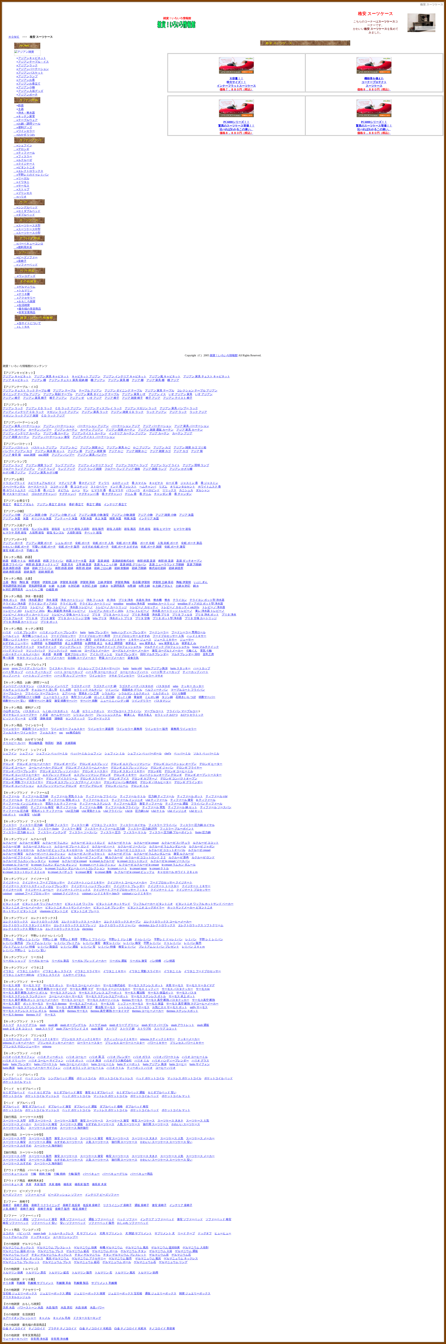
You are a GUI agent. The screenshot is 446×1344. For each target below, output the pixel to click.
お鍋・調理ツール (29, 123)
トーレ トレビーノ (137, 610)
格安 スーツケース (143, 1120)
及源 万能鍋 (194, 564)
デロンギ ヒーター (210, 763)
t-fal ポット (9, 814)
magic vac (76, 650)
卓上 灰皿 (101, 518)
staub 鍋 (52, 1025)
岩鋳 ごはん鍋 (103, 568)
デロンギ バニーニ (116, 785)
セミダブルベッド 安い (162, 1092)
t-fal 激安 (24, 814)
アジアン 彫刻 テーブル (57, 394)
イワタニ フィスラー (104, 825)
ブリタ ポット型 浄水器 (167, 618)
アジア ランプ (46, 468)
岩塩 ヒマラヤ (162, 528)
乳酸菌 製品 (81, 1283)
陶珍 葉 (24, 582)
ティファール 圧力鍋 (35, 796)
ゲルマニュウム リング (173, 1262)
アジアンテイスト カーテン (89, 433)
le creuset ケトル (159, 868)
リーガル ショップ (14, 960)
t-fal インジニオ (177, 810)
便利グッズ (25, 127)
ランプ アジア (66, 468)
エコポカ (8, 1233)
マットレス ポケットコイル (184, 1078)
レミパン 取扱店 (48, 946)
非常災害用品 (27, 312)
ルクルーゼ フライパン (17, 857)
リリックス (169, 490)
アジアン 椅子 (11, 397)
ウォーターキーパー (15, 1338)
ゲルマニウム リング (16, 1254)
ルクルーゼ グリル (119, 853)
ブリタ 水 (32, 618)
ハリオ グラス (200, 1060)
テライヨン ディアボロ (43, 603)
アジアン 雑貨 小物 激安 (94, 514)
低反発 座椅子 (91, 1205)
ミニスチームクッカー (17, 1039)
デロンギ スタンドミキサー (128, 771)
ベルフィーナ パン (156, 689)
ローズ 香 (172, 482)
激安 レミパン (112, 943)
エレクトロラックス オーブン (122, 921)
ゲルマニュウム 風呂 (148, 1258)
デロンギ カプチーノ (144, 778)
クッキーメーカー (189, 1039)
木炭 (28, 1184)
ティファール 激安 (181, 799)
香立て (7, 504)
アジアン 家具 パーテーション (21, 426)
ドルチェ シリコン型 (16, 689)
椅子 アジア (153, 397)
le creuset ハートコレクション (98, 864)
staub (42, 1025)
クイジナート (26, 163)
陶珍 (14, 582)
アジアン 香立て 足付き (51, 504)
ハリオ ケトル (115, 1067)
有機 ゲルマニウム (111, 1247)
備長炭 (67, 1184)
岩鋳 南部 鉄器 (12, 571)
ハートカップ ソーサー (37, 675)
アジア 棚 (138, 380)
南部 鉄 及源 (166, 560)
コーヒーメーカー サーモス (66, 996)
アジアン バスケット (16, 447)
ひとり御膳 (179, 693)
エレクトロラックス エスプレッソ (75, 925)
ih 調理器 (37, 643)
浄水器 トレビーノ (81, 607)
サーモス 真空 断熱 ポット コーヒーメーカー (31, 999)
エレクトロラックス (30, 171)
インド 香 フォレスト (123, 486)
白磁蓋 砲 (52, 589)
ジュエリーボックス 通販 (55, 1293)
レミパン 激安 (91, 943)
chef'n (167, 753)
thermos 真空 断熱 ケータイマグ (110, 1010)
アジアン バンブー (63, 454)
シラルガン (109, 693)
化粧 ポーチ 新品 (191, 543)
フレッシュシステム (108, 714)
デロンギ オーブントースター (203, 774)
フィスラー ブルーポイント (177, 828)
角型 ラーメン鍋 (81, 697)
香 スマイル (139, 482)
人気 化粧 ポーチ (167, 543)
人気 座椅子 (10, 1208)
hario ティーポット (128, 1064)
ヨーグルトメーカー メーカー (130, 650)
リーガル (23, 178)
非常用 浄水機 (59, 1338)
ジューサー (187, 639)
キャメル (44, 1317)
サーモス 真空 (11, 1003)
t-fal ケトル (158, 810)
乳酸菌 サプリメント (41, 1283)
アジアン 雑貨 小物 (35, 514)
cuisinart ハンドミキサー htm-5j (100, 893)
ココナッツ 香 (59, 486)
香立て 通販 (93, 504)
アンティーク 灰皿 (65, 518)
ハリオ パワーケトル (166, 1056)
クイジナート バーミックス (73, 889)
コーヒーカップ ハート (134, 672)
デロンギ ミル (139, 785)
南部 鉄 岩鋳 (83, 568)
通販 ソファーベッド (101, 1219)
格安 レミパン (127, 946)
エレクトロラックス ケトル (62, 928)
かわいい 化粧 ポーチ (16, 546)
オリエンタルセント (182, 486)
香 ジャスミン (209, 482)
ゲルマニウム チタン (133, 1251)
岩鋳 (26, 568)
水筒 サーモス (174, 985)
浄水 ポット (10, 599)
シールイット (11, 635)
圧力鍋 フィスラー (56, 825)
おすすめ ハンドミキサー (109, 639)
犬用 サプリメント (110, 1233)
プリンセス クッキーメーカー (55, 1042)
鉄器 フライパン (53, 560)
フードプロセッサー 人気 (168, 635)
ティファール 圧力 (125, 803)
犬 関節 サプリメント (138, 1233)
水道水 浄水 (143, 599)
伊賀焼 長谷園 (68, 582)
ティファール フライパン (101, 796)
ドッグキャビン (40, 1237)
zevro (6, 668)
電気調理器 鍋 (37, 585)
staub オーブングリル (73, 1025)
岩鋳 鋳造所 (176, 568)
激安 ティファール (150, 803)
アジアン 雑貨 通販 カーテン (156, 429)
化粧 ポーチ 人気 (103, 543)
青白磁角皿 (36, 743)
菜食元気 (133, 657)
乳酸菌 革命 (63, 1283)
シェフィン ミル (115, 753)
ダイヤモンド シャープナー (20, 714)
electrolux (87, 928)
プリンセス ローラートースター (125, 1042)
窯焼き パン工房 (89, 693)
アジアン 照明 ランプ (196, 465)
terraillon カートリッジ (161, 603)
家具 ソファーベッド (73, 1219)
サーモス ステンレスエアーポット (107, 996)
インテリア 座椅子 (180, 1205)
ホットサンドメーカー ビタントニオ (190, 907)
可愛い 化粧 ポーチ (44, 546)
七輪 (33, 1173)
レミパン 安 (88, 946)
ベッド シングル (35, 1078)
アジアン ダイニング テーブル (123, 390)
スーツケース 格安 (45, 1124)
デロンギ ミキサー (125, 774)
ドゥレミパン (142, 939)
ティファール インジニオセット (23, 803)
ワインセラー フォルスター (68, 728)
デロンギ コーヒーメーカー (34, 763)
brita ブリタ (100, 618)
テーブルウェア (28, 120)
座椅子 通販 (21, 1205)
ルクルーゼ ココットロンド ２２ (145, 857)
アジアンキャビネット (32, 58)
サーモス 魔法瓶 (135, 992)
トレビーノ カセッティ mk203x (180, 607)
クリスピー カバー (14, 743)
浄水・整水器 (26, 112)
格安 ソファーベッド (16, 1222)
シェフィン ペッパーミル (52, 753)
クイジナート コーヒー (39, 889)
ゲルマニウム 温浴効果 (165, 1247)
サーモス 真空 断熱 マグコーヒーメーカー (192, 1003)
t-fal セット (196, 810)
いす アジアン (204, 394)
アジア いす (77, 397)
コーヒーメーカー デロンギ (46, 767)
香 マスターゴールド (16, 493)
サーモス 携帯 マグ (81, 989)
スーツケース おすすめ (43, 1127)
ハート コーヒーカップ (68, 672)
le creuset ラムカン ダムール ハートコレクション (75, 868)
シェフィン (26, 753)
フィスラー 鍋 (80, 825)
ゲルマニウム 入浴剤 (195, 1247)
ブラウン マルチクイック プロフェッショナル (112, 646)
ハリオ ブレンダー (25, 632)
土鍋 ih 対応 (183, 585)
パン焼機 (155, 960)
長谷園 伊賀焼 (141, 582)
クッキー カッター (192, 686)
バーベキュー (91, 1173)
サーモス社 (108, 1003)
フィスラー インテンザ (52, 832)
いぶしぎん (201, 582)
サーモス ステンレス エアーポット (100, 992)
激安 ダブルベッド (33, 1106)
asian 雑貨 (30, 454)
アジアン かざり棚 (180, 468)
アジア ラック (178, 411)
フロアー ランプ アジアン (19, 468)
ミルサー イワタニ (74, 974)
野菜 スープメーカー (112, 657)
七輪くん (191, 650)
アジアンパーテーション (32, 69)
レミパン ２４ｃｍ (193, 946)
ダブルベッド (26, 214)
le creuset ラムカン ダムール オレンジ (54, 864)
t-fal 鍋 (36, 814)
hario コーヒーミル (102, 1064)
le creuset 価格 (103, 872)
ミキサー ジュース (139, 639)
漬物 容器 (46, 718)
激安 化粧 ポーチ (13, 550)
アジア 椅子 (112, 397)
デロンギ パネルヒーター (155, 782)
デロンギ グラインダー (188, 782)
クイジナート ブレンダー (129, 886)
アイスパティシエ (101, 654)
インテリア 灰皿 (149, 518)
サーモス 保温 (154, 1003)
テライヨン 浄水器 (14, 603)
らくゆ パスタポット (55, 711)
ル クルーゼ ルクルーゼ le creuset (139, 864)
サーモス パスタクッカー (177, 989)
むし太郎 (65, 689)
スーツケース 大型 (14, 1120)
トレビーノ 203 (12, 610)
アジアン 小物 (11, 514)
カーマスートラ (37, 486)
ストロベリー (99, 486)
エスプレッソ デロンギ (57, 774)
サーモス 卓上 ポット (182, 996)
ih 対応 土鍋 (89, 585)
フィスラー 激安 (71, 828)
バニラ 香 (34, 490)
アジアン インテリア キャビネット (124, 376)
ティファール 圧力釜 (16, 810)
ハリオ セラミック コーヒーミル (83, 1067)
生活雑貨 (23, 305)
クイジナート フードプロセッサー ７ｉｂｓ (120, 889)
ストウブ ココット (165, 1028)
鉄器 (21, 105)
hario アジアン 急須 (155, 1064)
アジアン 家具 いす (134, 394)
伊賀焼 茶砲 (87, 582)
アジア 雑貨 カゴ (160, 451)
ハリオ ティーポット (50, 1056)
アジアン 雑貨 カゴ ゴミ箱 (190, 447)
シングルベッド (28, 207)
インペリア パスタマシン (18, 686)
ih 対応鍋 (73, 585)
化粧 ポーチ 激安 (174, 546)
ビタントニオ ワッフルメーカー (42, 903)
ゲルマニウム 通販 (186, 1251)
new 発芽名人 (147, 643)
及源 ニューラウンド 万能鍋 (166, 564)
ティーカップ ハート (195, 672)
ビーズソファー (28, 257)
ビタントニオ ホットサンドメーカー (68, 907)
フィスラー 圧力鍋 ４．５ (19, 828)
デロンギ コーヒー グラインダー (23, 778)
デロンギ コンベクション (18, 785)
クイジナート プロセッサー (193, 889)
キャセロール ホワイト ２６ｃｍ (177, 872)
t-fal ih (128, 810)
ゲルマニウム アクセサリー (89, 1258)
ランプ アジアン (65, 465)
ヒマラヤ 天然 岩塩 (14, 532)
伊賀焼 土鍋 (50, 582)
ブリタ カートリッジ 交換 (74, 618)
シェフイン (25, 145)
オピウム (63, 490)
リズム (163, 486)
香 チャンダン (183, 493)
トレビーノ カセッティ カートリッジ (26, 614)
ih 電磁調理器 (53, 643)
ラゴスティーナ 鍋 (104, 686)
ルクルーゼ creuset (199, 850)
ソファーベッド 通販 (16, 1219)
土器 (21, 109)
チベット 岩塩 (93, 532)
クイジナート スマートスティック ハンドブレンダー (35, 886)
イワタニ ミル (172, 971)
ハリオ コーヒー (76, 1056)
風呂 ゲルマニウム (57, 1258)
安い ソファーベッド (73, 1222)
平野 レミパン (152, 943)
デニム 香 (131, 493)
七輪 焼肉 (60, 1173)
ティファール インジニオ (127, 799)
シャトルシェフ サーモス (133, 1007)
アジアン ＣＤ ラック (39, 408)
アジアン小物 (25, 87)
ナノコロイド (37, 1328)
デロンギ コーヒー (14, 767)
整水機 (157, 599)
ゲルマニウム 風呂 (136, 1247)
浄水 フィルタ (95, 599)
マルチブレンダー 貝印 (185, 654)
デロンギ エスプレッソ (93, 763)
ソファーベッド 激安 (44, 1219)
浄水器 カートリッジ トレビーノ (172, 610)
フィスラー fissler (48, 828)
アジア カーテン (159, 433)
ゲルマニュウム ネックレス (181, 1258)
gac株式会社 (73, 732)
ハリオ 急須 (93, 1060)
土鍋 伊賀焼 (105, 582)
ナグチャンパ (67, 493)
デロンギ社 (155, 771)
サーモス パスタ (186, 992)
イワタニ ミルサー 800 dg (18, 974)
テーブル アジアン (90, 390)
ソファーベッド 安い (44, 1222)
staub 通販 (203, 1025)
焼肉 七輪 (45, 1173)
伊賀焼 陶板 (122, 582)
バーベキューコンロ (30, 243)
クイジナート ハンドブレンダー (91, 886)
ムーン (76, 490)
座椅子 (22, 261)
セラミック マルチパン (88, 689)
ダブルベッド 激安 (59, 1106)
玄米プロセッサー (76, 654)
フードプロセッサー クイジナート (171, 882)
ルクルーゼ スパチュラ (176, 842)
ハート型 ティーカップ (165, 672)
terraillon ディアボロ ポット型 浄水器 (200, 603)
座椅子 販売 (62, 1208)
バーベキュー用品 (141, 1173)
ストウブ (111, 1028)
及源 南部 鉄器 (12, 568)
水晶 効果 (81, 1307)
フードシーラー (159, 632)
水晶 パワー (97, 1307)
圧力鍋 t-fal (142, 810)
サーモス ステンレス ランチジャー (24, 996)
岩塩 (5, 528)
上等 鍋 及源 (83, 564)
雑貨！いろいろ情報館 (224, 355)
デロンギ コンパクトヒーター (21, 774)
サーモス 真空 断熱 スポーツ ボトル (25, 992)
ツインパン (112, 689)
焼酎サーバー (207, 697)
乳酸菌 (21, 1283)
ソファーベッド (28, 264)
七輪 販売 (74, 1173)
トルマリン (26, 290)
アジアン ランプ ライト (165, 465)
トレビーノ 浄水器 (213, 607)
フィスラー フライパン (162, 825)
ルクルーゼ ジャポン (202, 846)
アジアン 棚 (38, 380)
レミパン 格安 (132, 943)
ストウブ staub (98, 1025)
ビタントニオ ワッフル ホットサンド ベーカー (204, 903)
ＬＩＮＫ (24, 326)
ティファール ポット (190, 796)
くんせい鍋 (152, 697)
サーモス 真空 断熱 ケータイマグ (46, 989)
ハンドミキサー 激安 (78, 639)
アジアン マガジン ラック (141, 408)
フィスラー (25, 156)
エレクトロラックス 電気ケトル (23, 928)
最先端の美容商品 (30, 308)
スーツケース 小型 (14, 1156)
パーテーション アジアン (93, 426)
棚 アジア (173, 380)
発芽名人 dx (189, 643)
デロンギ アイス (119, 778)
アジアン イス (157, 394)
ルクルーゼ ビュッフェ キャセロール (60, 850)
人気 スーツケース (128, 1124)
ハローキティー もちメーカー (21, 654)
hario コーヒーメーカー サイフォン (39, 1067)
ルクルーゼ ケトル (119, 842)
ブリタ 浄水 (125, 599)
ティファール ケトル (133, 796)
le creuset (54, 861)
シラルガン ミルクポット (134, 693)
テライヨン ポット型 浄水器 (207, 599)
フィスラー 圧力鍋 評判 (142, 828)
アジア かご (116, 451)
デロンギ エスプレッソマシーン (131, 763)
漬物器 (58, 718)
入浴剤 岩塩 (74, 532)
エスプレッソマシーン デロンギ (57, 785)
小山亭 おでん (11, 711)
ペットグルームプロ (15, 1237)
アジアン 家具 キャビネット (51, 376)
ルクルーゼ (25, 160)
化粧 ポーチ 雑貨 (151, 546)
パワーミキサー (157, 1042)
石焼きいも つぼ (186, 697)
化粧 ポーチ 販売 (69, 546)
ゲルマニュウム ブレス (57, 1262)
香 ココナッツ (79, 486)
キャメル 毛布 (61, 1317)
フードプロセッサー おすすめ (131, 635)
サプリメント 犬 (165, 1233)
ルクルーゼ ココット (206, 842)
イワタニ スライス (48, 974)
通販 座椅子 (141, 1205)
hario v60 (136, 668)
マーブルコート (12, 693)
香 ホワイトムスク (14, 490)
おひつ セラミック (191, 714)
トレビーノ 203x (34, 610)
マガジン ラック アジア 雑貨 (20, 415)
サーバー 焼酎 (89, 700)
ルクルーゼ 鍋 (11, 846)
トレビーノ (37, 607)
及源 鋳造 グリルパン (133, 564)
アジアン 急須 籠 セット (50, 451)
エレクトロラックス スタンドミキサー (27, 925)
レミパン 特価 (107, 946)
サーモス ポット (53, 985)
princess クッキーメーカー (19, 1042)
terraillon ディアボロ (15, 607)
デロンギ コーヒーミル (178, 771)
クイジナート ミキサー (196, 886)
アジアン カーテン (65, 429)
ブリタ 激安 (47, 618)
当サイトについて (30, 323)
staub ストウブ (44, 1028)
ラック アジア (198, 411)
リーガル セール (39, 960)
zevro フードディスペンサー (29, 668)
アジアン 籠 (75, 451)
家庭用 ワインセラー (35, 728)
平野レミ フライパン (93, 939)
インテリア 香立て (115, 504)
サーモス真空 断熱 (203, 999)
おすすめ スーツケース (100, 1124)
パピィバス (24, 1233)
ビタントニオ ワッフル (79, 903)
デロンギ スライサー (93, 778)
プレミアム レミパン (39, 943)
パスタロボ (163, 686)
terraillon (118, 603)
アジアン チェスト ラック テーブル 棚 (26, 390)
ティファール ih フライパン (122, 807)
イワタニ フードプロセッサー (202, 971)
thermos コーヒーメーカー (148, 1010)
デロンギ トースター (95, 771)
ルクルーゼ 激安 (30, 842)
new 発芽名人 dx (169, 643)
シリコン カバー (83, 714)
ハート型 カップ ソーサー (70, 675)
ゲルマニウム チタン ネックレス (23, 1258)
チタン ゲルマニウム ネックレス (51, 1254)
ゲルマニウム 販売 (120, 1258)
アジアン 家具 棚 (118, 380)
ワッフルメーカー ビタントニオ (153, 903)
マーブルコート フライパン (188, 689)
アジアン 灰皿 (11, 518)
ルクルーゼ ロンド (203, 857)
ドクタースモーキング (87, 1317)
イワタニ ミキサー (114, 971)
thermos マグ (33, 1014)
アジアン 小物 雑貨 (123, 514)
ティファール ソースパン (215, 807)
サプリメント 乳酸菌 (104, 1283)
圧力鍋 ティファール (161, 796)
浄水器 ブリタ (160, 614)
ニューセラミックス (55, 697)
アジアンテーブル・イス (33, 61)
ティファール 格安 (42, 807)
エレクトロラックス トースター (81, 921)
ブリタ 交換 (142, 618)
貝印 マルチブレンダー (154, 654)
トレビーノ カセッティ (144, 607)
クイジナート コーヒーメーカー (127, 882)
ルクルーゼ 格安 (13, 853)
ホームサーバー (60, 714)
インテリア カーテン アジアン (127, 433)
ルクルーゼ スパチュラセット (86, 853)
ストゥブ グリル (27, 1025)
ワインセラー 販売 (156, 728)
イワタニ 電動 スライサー (145, 971)
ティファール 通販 (176, 803)
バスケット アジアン (44, 447)
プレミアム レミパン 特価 (19, 946)
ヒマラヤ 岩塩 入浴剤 (76, 528)
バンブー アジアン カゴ (17, 451)
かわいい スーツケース (185, 1124)
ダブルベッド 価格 (111, 1106)
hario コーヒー (178, 1064)
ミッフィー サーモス (130, 1003)
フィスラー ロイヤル (133, 825)
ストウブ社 (144, 1028)
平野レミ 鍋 (50, 939)
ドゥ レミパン (172, 943)
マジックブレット (70, 646)
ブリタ (96, 614)
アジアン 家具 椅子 (35, 397)
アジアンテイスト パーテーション (93, 437)
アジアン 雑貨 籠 (95, 451)
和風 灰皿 (130, 518)
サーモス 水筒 (11, 985)
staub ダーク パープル (155, 1025)
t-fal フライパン (112, 810)
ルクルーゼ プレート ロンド (71, 846)
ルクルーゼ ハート (103, 846)
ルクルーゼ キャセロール (18, 850)
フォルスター (48, 732)
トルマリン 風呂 (125, 1272)
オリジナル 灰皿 (41, 518)
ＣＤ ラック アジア (53, 415)
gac (61, 732)
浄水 (23, 599)
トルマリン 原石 (36, 1272)
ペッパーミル (182, 753)
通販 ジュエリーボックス (160, 1293)
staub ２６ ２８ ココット (18, 1028)
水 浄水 (111, 599)
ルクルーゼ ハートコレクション (46, 853)
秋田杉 (49, 743)
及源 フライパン (13, 564)
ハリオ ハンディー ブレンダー (58, 632)
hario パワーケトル (45, 1064)
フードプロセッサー (63, 635)
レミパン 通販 (69, 946)
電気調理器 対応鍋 (14, 585)
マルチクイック (46, 646)
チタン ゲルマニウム (87, 1254)
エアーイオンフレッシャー (19, 1317)
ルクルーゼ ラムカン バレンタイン (24, 861)
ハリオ (22, 196)
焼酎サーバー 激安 (40, 700)
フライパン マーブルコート (42, 693)
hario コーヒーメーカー (74, 1064)
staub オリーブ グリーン (124, 1025)
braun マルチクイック (205, 646)
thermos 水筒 (56, 1010)
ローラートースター (89, 1042)
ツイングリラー (141, 700)
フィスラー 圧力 (110, 832)
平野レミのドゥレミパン (33, 174)
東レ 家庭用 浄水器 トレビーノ (66, 610)
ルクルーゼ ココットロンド (88, 842)
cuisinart (7, 893)
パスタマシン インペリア (52, 686)
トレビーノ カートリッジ (111, 607)
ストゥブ (23, 189)
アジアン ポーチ (13, 543)
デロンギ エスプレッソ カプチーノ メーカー (73, 782)
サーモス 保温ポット (161, 992)
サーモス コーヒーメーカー (83, 985)
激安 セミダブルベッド (99, 1092)
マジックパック (58, 650)
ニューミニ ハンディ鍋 (114, 700)
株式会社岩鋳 (157, 568)
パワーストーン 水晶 (30, 1307)
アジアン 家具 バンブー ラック (179, 408)
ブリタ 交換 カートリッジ (201, 618)
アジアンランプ (27, 76)
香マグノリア (87, 482)
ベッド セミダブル (39, 1092)
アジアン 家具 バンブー (92, 454)
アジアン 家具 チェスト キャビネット (206, 376)
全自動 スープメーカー (82, 657)
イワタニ (23, 182)
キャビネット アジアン (86, 376)
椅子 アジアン (58, 397)
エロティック (120, 482)
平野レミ (8, 939)
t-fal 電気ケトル (91, 810)
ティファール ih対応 (15, 807)
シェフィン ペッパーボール (145, 753)
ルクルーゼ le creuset (146, 842)
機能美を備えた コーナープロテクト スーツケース (374, 82)
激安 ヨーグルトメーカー (167, 650)
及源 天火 (67, 564)
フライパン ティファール (206, 803)
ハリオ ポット (75, 1060)
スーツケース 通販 (71, 1124)
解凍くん (129, 714)
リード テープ (186, 1233)
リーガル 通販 (118, 960)
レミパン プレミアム (67, 943)
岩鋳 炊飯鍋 (121, 568)
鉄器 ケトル (18, 560)
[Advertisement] (223, 345)
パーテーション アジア (126, 426)
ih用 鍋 (132, 585)
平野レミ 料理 (68, 939)
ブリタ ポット (49, 621)
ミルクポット (161, 693)
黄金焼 (138, 697)
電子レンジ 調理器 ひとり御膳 (21, 697)
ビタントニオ (26, 167)
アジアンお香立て (28, 83)
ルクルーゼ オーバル (99, 850)
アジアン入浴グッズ (30, 90)
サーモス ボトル (13, 989)
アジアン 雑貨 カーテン (120, 429)
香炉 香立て (76, 504)
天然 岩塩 (145, 528)
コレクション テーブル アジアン (197, 390)
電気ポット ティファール (47, 810)
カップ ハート (11, 675)
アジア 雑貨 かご (136, 451)
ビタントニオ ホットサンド (113, 903)
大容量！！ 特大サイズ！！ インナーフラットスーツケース (236, 82)
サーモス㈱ (203, 989)
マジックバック (35, 650)
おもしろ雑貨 (26, 301)
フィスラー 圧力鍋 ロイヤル (197, 825)
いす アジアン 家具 (180, 394)
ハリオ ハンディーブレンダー (170, 1060)
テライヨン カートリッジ (95, 603)
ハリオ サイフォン (23, 1056)
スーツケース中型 (29, 229)
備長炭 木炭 (99, 1184)
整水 (167, 599)
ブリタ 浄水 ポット (207, 614)
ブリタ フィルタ (182, 614)
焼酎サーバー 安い (14, 700)
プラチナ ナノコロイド (62, 1328)
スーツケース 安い (14, 1127)
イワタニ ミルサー (28, 971)
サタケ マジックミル (30, 657)
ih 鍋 (51, 585)
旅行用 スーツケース (156, 1124)
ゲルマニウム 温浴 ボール (19, 1251)
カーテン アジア (182, 433)
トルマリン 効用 (148, 1272)
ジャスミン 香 (189, 482)
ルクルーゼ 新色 (179, 857)
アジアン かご (68, 447)
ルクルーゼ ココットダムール (52, 857)
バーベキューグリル (115, 1173)
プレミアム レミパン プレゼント (159, 946)
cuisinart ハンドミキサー (137, 893)
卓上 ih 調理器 (73, 643)
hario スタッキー (180, 668)
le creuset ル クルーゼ (15, 864)
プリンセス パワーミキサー (187, 1042)
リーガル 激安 (138, 960)
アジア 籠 (197, 451)
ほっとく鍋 (124, 697)
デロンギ (23, 149)
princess (47, 1046)
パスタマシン (162, 700)
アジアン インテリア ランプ (95, 465)
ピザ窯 (33, 718)
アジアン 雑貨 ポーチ (39, 543)
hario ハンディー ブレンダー (129, 632)
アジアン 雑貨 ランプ (39, 465)
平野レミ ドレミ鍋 (120, 939)
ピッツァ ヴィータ (14, 718)
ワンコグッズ (27, 276)
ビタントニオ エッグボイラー (146, 907)
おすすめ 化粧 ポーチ (95, 546)
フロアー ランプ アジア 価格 (122, 468)
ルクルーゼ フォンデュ (88, 857)
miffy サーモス (199, 1007)
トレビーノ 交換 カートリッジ (70, 614)
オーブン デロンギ (90, 785)
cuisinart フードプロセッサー (32, 893)
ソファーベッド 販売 (101, 1222)
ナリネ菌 (23, 294)
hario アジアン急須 (156, 668)
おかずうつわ (26, 134)
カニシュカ (186, 490)
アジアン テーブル (64, 390)
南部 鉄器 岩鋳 (64, 568)
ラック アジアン (156, 411)
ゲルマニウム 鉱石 (77, 1251)
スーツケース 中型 (14, 1138)
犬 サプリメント (86, 1233)
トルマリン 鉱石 (59, 1272)
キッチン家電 (26, 116)
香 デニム (145, 493)
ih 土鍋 (61, 585)
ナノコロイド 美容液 (162, 1328)
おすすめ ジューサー (16, 643)
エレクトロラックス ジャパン (117, 925)
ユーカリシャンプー (65, 1237)
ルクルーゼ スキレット (37, 846)
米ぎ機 (58, 654)
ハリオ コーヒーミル (195, 1056)
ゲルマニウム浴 (159, 1254)
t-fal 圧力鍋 (72, 810)
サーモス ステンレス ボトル (148, 996)
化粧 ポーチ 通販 (126, 543)
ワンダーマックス (99, 718)
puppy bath (39, 1233)
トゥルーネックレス (61, 1233)
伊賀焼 (35, 582)
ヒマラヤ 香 (98, 490)
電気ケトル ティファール (61, 803)
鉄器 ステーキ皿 (76, 560)
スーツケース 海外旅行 (74, 1127)
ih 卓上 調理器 (114, 643)
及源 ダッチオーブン (189, 560)
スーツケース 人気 (197, 1120)
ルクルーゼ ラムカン (55, 842)
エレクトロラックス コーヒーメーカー (168, 921)
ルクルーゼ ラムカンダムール (167, 846)
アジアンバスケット (29, 72)
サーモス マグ (31, 985)
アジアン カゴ (162, 447)
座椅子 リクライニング (45, 1205)
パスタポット (31, 711)
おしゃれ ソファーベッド (132, 1222)
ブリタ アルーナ (13, 618)
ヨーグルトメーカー (96, 650)
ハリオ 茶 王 (97, 1056)
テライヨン (180, 599)
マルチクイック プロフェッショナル (167, 646)
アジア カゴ (181, 451)
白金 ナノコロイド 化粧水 (130, 1328)
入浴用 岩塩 (36, 532)
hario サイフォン (200, 1064)
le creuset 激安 (84, 872)
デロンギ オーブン (65, 763)
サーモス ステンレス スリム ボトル (25, 1010)
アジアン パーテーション (59, 426)
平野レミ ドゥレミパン (168, 939)
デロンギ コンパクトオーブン (178, 778)
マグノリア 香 (67, 482)
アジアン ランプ (13, 465)
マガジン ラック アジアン (63, 411)
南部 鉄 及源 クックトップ (42, 564)
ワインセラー (26, 131)
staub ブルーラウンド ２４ (72, 1028)
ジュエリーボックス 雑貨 (89, 1293)
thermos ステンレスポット (182, 1010)
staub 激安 (97, 1028)
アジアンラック (27, 65)
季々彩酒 (8, 657)
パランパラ (133, 490)
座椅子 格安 (45, 1208)
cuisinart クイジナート (66, 893)
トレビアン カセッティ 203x (106, 610)
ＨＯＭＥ (14, 36)
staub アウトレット (182, 1025)
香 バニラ (49, 490)
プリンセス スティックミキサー (81, 1039)
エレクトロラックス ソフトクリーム (200, 925)
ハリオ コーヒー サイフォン (46, 1060)
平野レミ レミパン (28, 939)
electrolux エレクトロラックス (157, 925)
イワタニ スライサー (87, 971)
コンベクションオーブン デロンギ (160, 774)
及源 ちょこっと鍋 (105, 564)
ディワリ (103, 482)
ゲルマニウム (27, 286)
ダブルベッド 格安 (136, 1106)
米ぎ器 (47, 654)
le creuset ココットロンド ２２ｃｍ (24, 872)
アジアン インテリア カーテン (21, 433)
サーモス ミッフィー (146, 989)
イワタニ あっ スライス (57, 971)
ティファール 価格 (90, 807)
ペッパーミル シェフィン (86, 753)
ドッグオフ (205, 1233)
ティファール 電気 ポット (64, 799)
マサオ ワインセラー (121, 675)
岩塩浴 (56, 528)
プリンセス (25, 192)
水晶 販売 (52, 1307)
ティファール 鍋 (35, 799)
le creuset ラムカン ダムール (179, 864)
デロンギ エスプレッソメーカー (59, 771)
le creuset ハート (117, 868)
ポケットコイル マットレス (116, 1078)
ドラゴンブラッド (14, 482)
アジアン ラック (13, 408)
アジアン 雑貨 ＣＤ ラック (127, 411)
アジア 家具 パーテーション (191, 426)
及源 (92, 560)
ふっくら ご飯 (34, 589)
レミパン (191, 939)
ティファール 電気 (153, 807)
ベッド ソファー (127, 1219)
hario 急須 (9, 1067)
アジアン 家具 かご (118, 447)
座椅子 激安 (27, 1208)
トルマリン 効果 (13, 1272)
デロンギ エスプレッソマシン (129, 767)
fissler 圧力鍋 (203, 832)
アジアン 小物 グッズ (62, 514)
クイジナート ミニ (162, 889)
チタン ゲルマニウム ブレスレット (124, 1254)
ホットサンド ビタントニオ (20, 911)
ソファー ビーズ (35, 1194)
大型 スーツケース (40, 1120)
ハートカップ (201, 668)
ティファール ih (12, 799)
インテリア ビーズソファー (102, 1194)
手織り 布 (32, 550)
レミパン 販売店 (13, 943)
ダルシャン (203, 490)
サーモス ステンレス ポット (145, 985)
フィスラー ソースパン (83, 832)
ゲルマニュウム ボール (116, 1262)
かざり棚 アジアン (14, 472)
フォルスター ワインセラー (20, 732)
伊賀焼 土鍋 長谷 (163, 582)
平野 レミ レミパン (211, 939)
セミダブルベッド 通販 (130, 1092)
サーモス (23, 185)
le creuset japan (138, 868)
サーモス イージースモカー (113, 989)
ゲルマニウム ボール (105, 1251)
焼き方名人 (145, 714)
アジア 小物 (145, 514)
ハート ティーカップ (39, 672)
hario (83, 632)
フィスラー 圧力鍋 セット (19, 832)
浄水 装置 (52, 599)
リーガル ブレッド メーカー (89, 960)
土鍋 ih (104, 585)
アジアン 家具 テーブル (159, 390)
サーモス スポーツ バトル (103, 999)
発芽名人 (131, 643)
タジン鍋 (167, 697)
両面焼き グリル (132, 689)
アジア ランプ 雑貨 (90, 468)
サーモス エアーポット (83, 1003)
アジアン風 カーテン (56, 433)
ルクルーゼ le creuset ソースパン (170, 861)
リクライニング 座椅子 (117, 1205)
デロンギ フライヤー (189, 767)
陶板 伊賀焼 (183, 582)
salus (175, 686)
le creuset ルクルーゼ (102, 861)
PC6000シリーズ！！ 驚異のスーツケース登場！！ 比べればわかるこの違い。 (236, 125)
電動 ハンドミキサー (16, 639)
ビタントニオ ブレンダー (109, 907)
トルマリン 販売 (82, 1272)
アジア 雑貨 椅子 (132, 397)
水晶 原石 (66, 1307)
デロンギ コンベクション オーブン (175, 763)
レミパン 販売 (192, 943)
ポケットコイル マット (17, 1081)
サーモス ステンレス (63, 992)
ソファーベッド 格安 (218, 1219)
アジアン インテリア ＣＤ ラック (23, 411)
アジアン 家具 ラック (95, 411)
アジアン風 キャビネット (164, 376)
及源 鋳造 (103, 560)
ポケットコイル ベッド (218, 1078)
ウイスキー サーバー (62, 668)
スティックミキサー (46, 1039)
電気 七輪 (206, 650)
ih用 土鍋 (144, 585)
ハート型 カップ (13, 672)
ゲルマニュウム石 (145, 1262)
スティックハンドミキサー (120, 1039)
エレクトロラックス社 (45, 921)
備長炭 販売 (82, 1184)
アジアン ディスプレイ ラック (103, 408)
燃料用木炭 (25, 247)
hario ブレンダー (99, 632)
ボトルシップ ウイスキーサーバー (99, 668)
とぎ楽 (44, 714)
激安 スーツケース (91, 1120)
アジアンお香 (25, 80)
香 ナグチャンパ (112, 493)
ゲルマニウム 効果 (85, 1247)
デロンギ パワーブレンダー (20, 771)
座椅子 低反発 (71, 1205)
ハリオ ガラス (142, 1056)
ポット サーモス (33, 1003)
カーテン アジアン (91, 429)
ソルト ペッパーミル (206, 753)
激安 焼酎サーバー (65, 700)
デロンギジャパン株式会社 (120, 782)
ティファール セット (96, 799)
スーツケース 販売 (65, 1120)
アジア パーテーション (157, 426)
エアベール (69, 693)
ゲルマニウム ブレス (50, 1251)
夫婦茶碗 (70, 743)
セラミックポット (93, 711)
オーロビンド (151, 490)
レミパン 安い (37, 950)
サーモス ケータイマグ (200, 985)
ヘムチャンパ (147, 486)
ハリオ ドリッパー (14, 1060)
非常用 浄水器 (39, 1338)
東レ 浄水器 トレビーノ (209, 610)
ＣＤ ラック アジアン (68, 408)
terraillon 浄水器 (135, 603)
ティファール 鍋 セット (182, 807)
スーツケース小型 (29, 232)
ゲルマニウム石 (181, 1254)
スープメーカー (55, 657)
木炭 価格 (55, 1184)
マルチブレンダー (126, 654)
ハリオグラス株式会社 (118, 1060)
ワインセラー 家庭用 (101, 728)
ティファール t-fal (216, 796)
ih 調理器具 (118, 585)
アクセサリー (27, 297)
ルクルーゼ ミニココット (130, 850)
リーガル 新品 (60, 960)
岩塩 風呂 (130, 528)
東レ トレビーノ (57, 607)
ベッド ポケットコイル (150, 1078)
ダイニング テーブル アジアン (21, 394)
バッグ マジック (13, 650)
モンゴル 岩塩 (40, 528)
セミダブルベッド (29, 211)
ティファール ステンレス (95, 803)
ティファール (26, 152)
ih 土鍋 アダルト (163, 585)
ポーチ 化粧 (147, 543)
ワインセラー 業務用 (129, 728)
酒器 (59, 743)
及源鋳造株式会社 (123, 560)
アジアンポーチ (28, 94)
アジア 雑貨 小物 (165, 514)
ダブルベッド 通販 (85, 1106)
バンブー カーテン (14, 429)
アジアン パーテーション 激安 (51, 437)
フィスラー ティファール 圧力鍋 (104, 828)
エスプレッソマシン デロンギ (92, 774)
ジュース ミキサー (165, 639)
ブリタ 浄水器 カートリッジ (20, 621)
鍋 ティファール (66, 807)
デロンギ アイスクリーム (61, 778)
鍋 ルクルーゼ (114, 857)
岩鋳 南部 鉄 (46, 571)
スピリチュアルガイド (42, 482)
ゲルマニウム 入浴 (160, 1251)
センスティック (75, 718)
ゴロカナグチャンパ (43, 493)
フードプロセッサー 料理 (94, 635)
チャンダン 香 (162, 493)
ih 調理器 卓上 (93, 643)
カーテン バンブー (40, 429)
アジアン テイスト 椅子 (177, 397)
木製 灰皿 (86, 518)
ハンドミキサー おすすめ (47, 639)
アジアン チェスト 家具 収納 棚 (68, 380)
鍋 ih (196, 585)
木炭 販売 (40, 1184)
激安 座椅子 (159, 1205)
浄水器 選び (36, 599)
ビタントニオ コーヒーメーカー (23, 907)
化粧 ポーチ (82, 543)
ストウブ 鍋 (127, 1028)
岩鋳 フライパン (42, 568)
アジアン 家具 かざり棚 (43, 472)
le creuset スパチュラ (60, 872)
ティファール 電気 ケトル (67, 796)
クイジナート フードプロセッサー (43, 882)
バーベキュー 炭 (13, 1184)
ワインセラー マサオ (150, 675)
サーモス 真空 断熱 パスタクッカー (167, 999)
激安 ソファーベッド (190, 1219)
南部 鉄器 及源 (146, 560)
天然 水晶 (9, 1307)
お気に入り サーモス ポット (169, 1007)
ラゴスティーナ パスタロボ (136, 686)
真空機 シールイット (35, 635)
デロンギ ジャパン (162, 767)
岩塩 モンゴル (55, 532)
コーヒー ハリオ (165, 1067)
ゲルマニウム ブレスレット (54, 1247)
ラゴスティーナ (81, 686)
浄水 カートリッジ (72, 599)
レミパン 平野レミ (14, 950)
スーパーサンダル (14, 486)
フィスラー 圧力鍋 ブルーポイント (170, 832)
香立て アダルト (24, 504)
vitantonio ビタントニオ (54, 911)
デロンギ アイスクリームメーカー (87, 767)
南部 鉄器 (34, 560)
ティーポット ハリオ (140, 1067)
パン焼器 (169, 960)
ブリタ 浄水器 (140, 614)
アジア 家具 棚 (155, 380)
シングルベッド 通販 (61, 1078)
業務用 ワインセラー (184, 728)
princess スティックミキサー (157, 1039)
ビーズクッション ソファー (65, 1194)
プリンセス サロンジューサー (21, 1046)
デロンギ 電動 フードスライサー (23, 782)
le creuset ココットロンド (132, 861)
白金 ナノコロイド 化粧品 (95, 1328)
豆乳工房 (208, 654)
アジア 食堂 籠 (12, 454)
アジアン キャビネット (17, 376)
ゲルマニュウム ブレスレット (21, 1262)
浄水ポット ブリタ (120, 618)
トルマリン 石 (103, 1272)
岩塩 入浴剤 (114, 528)
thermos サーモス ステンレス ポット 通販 (28, 1007)
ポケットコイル (86, 1078)
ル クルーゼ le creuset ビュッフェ (134, 872)
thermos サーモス (132, 999)
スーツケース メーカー (17, 1124)
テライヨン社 (68, 603)
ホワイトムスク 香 (209, 486)
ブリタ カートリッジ (116, 614)
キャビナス (156, 482)
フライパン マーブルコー (182, 711)
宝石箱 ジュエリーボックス (20, 1293)
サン (86, 490)
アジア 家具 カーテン (189, 429)
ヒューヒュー (222, 1233)
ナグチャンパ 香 (89, 493)
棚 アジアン (98, 380)
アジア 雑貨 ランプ (155, 468)
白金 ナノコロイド (14, 1328)
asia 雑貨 (43, 454)
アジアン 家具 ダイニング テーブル (97, 394)
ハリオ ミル (141, 1060)
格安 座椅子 (79, 1208)
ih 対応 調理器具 (13, 589)
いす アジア (94, 397)
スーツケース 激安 (117, 1120)
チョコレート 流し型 (44, 689)
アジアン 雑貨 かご (92, 447)
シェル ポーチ (63, 543)
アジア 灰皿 (186, 514)
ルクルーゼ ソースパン (132, 846)
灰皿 (26, 518)
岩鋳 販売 (30, 571)
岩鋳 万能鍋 (139, 568)
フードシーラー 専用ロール (188, 632)
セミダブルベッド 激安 (68, 1092)
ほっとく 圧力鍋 (104, 697)
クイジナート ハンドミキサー (86, 882)
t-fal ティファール (156, 799)
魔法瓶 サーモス (105, 1007)
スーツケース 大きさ (170, 1120)
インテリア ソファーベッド (157, 1219)
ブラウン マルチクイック (18, 646)
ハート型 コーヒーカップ (101, 672)
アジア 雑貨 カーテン (16, 437)
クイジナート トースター (163, 886)
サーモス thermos (56, 1003)
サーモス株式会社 (114, 985)
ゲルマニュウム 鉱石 (87, 1262)
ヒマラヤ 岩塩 (20, 528)
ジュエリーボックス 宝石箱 (125, 1293)
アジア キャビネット (16, 380)
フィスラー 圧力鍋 (31, 825)
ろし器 (75, 711)
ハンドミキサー (196, 635)
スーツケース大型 (29, 225)
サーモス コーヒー (72, 999)
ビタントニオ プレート (85, 911)
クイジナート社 (12, 889)
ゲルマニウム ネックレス (18, 1247)
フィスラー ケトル (134, 832)
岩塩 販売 (98, 528)
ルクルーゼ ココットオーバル (166, 850)
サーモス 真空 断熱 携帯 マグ (74, 1007)
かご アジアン (142, 447)
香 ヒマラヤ (116, 490)
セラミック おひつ (166, 714)
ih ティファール (206, 799)
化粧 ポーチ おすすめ (125, 546)
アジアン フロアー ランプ (132, 465)
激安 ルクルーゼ (184, 853)
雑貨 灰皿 (115, 518)
